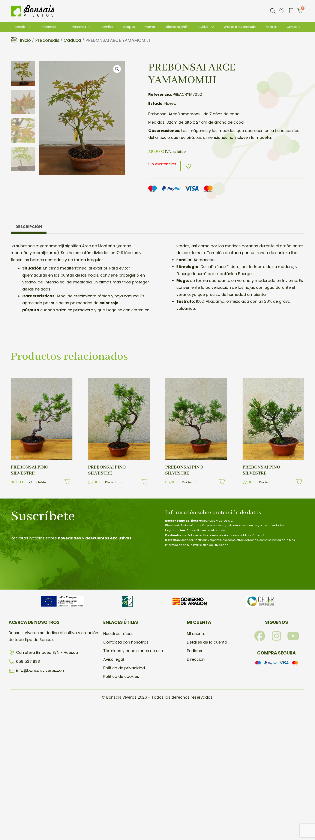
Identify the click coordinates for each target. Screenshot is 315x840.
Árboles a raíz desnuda (240, 27)
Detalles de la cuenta (207, 642)
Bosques (129, 27)
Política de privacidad (124, 668)
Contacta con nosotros (125, 642)
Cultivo (203, 27)
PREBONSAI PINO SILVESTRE (29, 470)
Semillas (107, 27)
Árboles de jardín (177, 27)
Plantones (79, 27)
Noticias (271, 27)
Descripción (28, 226)
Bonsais (20, 27)
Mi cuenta (196, 633)
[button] (273, 11)
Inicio (25, 40)
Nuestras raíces (118, 633)
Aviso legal (113, 659)
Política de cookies (121, 676)
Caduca (72, 40)
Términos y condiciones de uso (133, 650)
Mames (150, 27)
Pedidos (194, 650)
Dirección (196, 659)
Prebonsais (48, 27)
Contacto (293, 27)
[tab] (28, 228)
